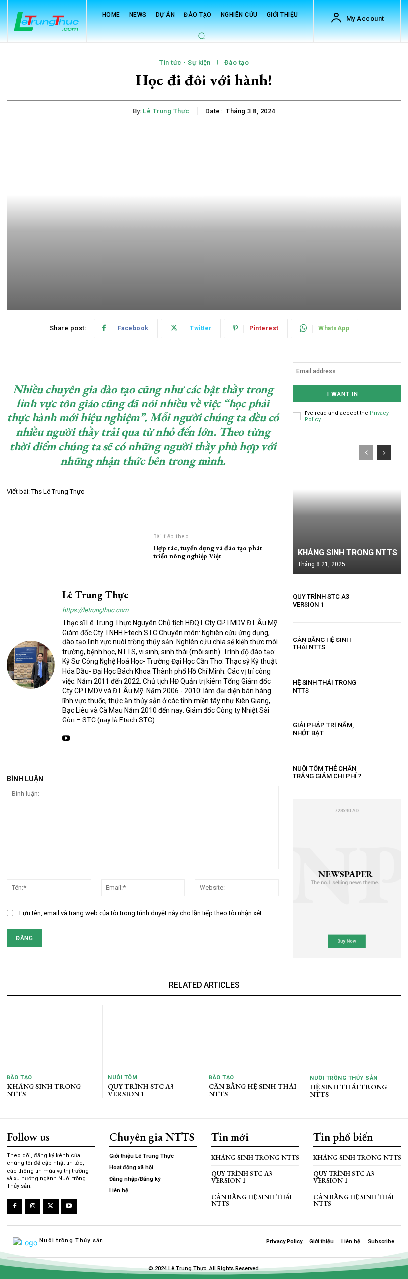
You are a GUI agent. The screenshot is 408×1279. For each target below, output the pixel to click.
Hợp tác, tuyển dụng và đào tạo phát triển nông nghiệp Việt (207, 552)
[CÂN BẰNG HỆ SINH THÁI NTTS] (385, 644)
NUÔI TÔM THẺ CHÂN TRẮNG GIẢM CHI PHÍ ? (327, 772)
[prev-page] (366, 452)
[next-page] (384, 452)
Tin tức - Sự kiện (185, 62)
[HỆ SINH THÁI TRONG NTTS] (385, 686)
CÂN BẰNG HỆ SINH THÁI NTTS (322, 643)
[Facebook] (14, 1206)
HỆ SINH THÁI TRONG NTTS (348, 1090)
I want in (342, 394)
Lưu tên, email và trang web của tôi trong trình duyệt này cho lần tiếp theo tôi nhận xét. (141, 913)
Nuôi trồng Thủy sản (344, 1078)
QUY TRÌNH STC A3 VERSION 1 (321, 600)
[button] (201, 35)
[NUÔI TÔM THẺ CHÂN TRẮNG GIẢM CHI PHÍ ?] (385, 772)
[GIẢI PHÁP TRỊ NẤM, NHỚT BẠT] (385, 729)
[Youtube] (66, 736)
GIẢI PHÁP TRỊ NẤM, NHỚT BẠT (323, 729)
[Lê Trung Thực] (31, 665)
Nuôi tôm (122, 1077)
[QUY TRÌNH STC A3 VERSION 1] (385, 600)
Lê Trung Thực (166, 111)
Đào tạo (236, 62)
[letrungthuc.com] (46, 22)
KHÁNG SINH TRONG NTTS (347, 552)
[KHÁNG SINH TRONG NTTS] (347, 504)
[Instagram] (32, 1206)
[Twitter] (50, 1206)
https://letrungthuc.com (95, 610)
